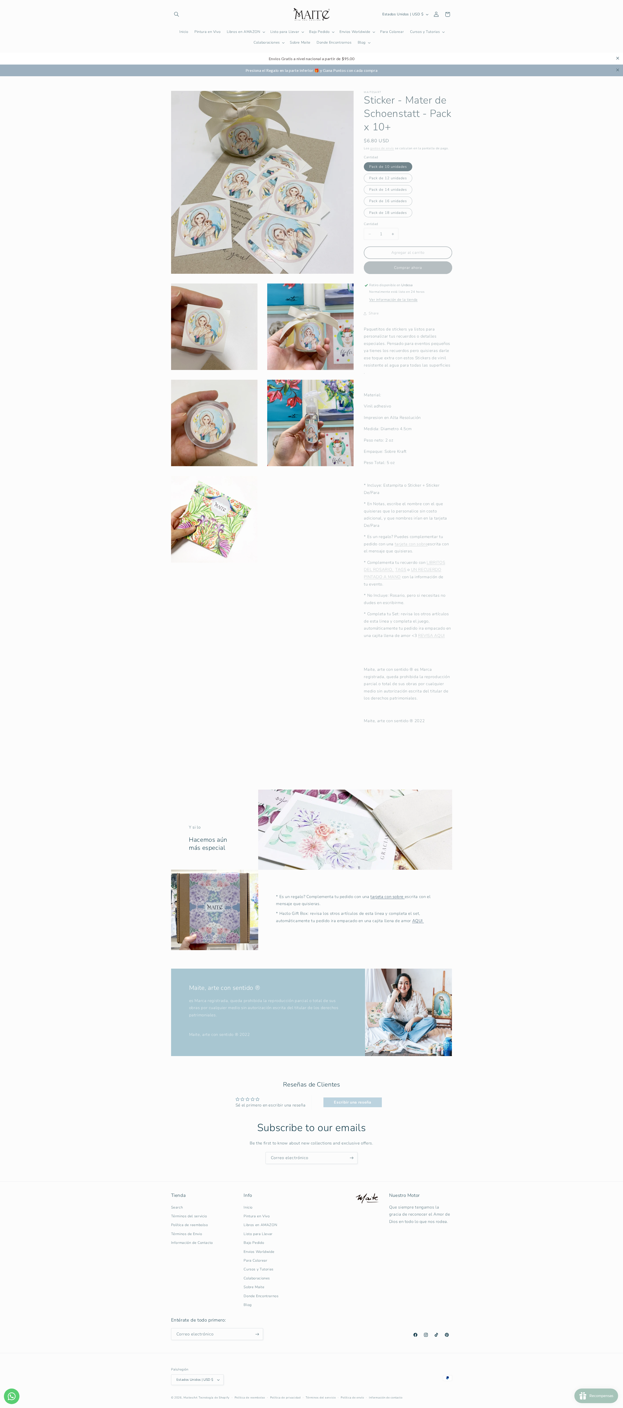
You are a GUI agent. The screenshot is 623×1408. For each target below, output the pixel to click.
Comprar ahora (408, 267)
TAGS (400, 569)
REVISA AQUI (431, 635)
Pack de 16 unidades (388, 200)
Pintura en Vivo (257, 1216)
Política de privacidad (285, 1397)
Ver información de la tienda (393, 299)
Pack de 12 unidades (388, 178)
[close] (617, 58)
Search (177, 1207)
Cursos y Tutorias (259, 1269)
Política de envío (352, 1397)
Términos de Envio (186, 1233)
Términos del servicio (189, 1216)
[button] (176, 14)
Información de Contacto (192, 1242)
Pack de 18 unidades (388, 212)
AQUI (418, 921)
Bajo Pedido (254, 1242)
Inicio (248, 1207)
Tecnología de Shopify (214, 1397)
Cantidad (371, 224)
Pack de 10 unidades (388, 166)
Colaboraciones (257, 1278)
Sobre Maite (254, 1287)
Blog (248, 1304)
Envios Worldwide (259, 1251)
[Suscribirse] (351, 1158)
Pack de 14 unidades (388, 189)
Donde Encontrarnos (261, 1296)
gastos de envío (382, 148)
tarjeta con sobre (387, 896)
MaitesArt (190, 1397)
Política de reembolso (189, 1224)
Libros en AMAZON (260, 1224)
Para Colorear (255, 1260)
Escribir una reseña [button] (352, 1102)
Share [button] (374, 313)
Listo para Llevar (258, 1233)
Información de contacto (385, 1397)
